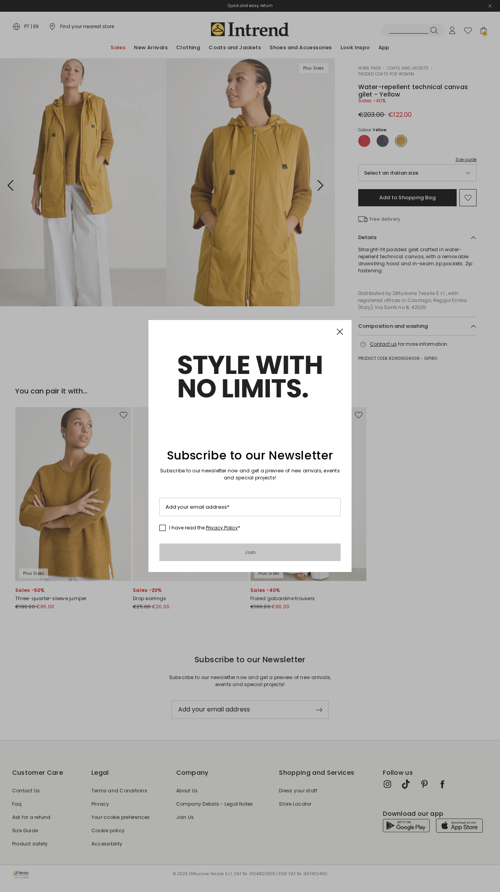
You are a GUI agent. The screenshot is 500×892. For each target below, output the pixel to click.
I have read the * (204, 528)
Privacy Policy (222, 527)
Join (250, 552)
